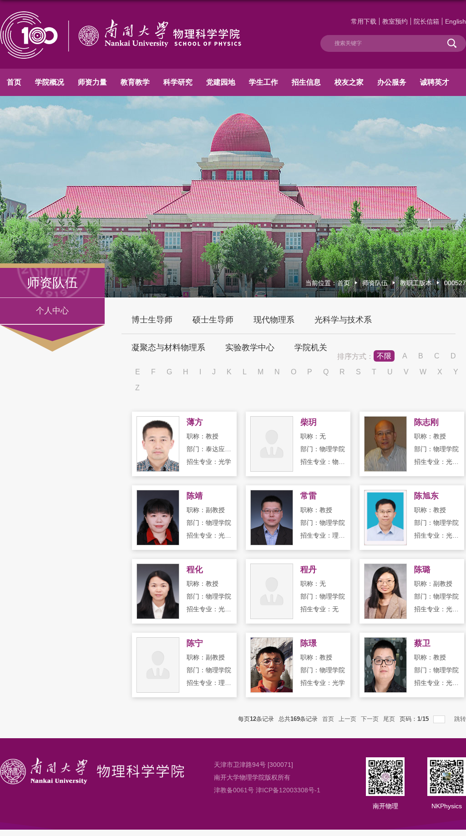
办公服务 (391, 82)
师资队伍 (375, 283)
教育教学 (135, 82)
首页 (14, 82)
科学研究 (177, 82)
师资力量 (92, 82)
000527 (455, 283)
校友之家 (349, 82)
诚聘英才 (434, 82)
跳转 (460, 718)
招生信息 (306, 82)
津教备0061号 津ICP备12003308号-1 (267, 790)
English (455, 21)
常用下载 (363, 21)
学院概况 (49, 82)
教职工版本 (416, 283)
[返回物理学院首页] (120, 15)
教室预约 (395, 21)
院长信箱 (426, 21)
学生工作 (263, 82)
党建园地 (220, 82)
